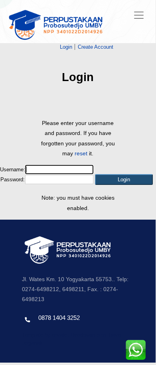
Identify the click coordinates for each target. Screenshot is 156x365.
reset (81, 153)
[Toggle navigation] (139, 15)
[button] (124, 179)
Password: (12, 179)
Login (66, 47)
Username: (12, 170)
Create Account (95, 47)
